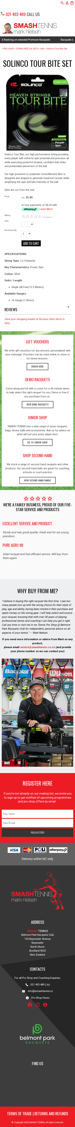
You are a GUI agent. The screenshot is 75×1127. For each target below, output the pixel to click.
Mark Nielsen (40, 632)
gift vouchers (37, 342)
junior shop (37, 417)
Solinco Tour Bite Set (57, 48)
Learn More (46, 209)
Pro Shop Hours (39, 997)
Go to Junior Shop (37, 442)
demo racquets (37, 379)
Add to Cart (31, 243)
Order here (37, 366)
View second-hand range (37, 480)
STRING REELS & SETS (27, 48)
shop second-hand (37, 455)
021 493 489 (13, 14)
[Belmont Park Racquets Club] (37, 1052)
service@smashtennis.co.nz (37, 647)
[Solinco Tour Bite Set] (37, 151)
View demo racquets (38, 404)
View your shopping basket (20, 319)
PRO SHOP (8, 48)
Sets (42, 48)
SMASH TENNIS (37, 1122)
